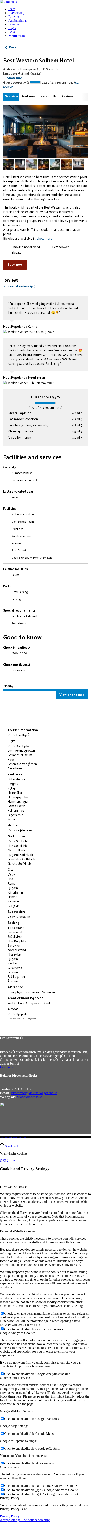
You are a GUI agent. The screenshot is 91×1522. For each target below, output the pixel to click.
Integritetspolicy (19, 1137)
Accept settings (10, 1520)
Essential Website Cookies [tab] (17, 1231)
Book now (14, 264)
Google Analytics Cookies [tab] (17, 1333)
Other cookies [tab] (9, 1467)
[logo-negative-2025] (34, 1132)
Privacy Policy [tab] (9, 1498)
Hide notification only (35, 1520)
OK (2, 1160)
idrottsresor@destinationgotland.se (34, 1093)
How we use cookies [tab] (14, 1187)
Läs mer (10, 1160)
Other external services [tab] (15, 1378)
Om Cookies (5, 1137)
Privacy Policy (9, 1516)
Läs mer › (6, 1067)
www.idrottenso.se (29, 1097)
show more (44, 238)
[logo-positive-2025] (9, 2)
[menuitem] (49, 9)
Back (12, 47)
